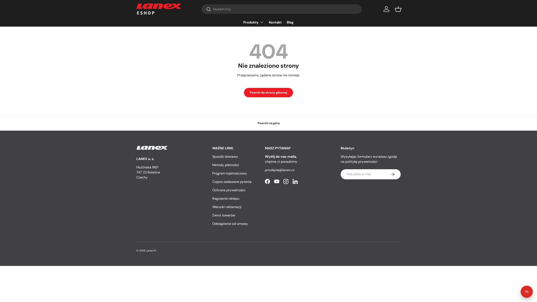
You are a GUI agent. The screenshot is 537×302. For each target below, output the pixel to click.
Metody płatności (225, 165)
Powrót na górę (269, 123)
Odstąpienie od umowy (230, 223)
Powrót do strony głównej (268, 92)
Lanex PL (151, 250)
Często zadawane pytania (232, 182)
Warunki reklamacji (226, 207)
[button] (398, 9)
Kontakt (275, 22)
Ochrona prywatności (228, 190)
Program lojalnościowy (229, 173)
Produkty (251, 22)
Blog (290, 22)
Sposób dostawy (225, 156)
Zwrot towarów (223, 215)
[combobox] (282, 9)
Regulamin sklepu (225, 198)
